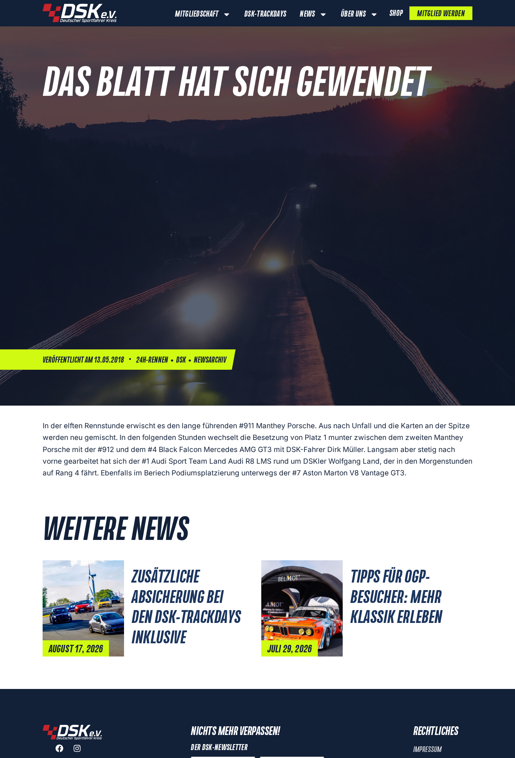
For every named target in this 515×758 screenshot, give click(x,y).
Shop (396, 13)
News (307, 14)
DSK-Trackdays (265, 14)
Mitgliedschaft (196, 14)
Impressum (427, 750)
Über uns (353, 14)
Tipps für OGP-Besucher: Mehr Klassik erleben (396, 598)
